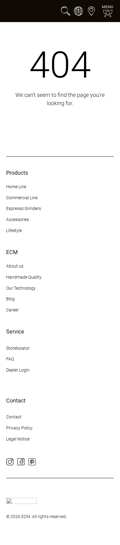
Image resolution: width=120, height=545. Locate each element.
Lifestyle (14, 230)
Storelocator (18, 348)
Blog (10, 298)
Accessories (17, 219)
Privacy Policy (19, 427)
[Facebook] (21, 462)
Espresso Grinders (23, 208)
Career (12, 309)
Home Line (16, 186)
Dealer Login (18, 370)
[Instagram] (10, 462)
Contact (14, 416)
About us (14, 266)
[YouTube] (43, 462)
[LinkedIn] (54, 462)
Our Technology (21, 288)
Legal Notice (18, 438)
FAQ (10, 358)
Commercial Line (22, 197)
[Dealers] (91, 11)
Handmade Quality (24, 277)
